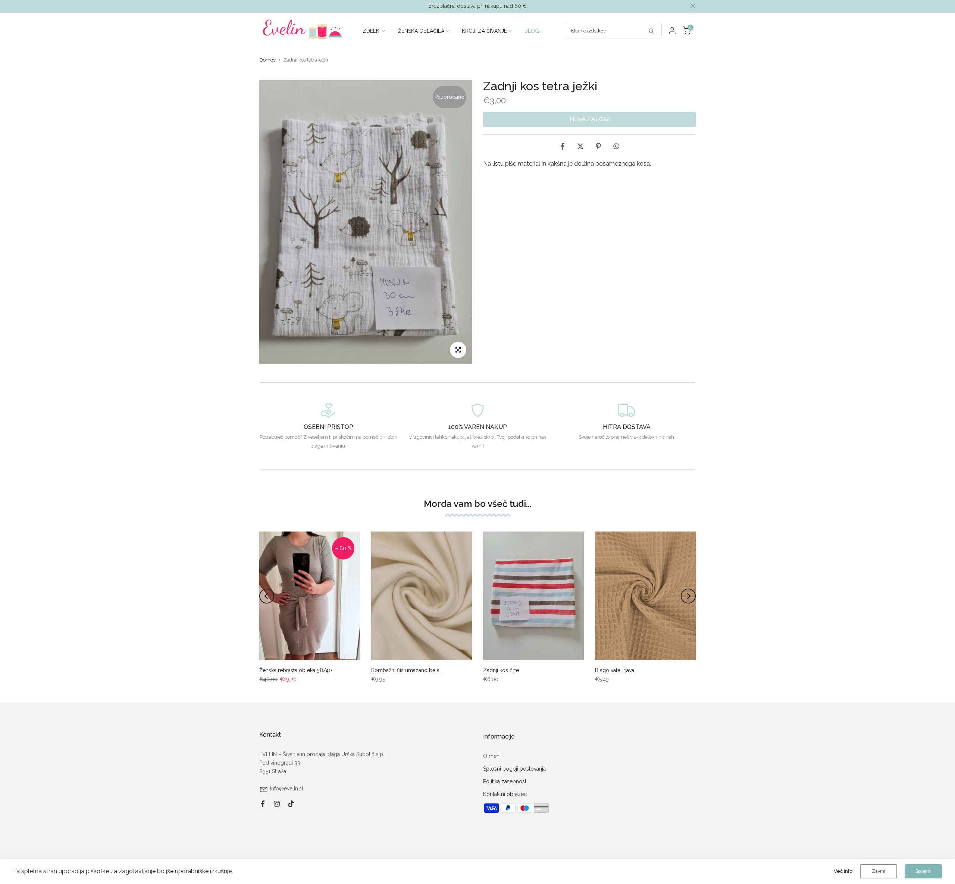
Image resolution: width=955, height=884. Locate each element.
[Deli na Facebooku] (562, 146)
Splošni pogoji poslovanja (514, 769)
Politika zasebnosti (505, 781)
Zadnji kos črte (501, 670)
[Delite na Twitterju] (580, 146)
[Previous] (266, 596)
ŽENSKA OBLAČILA (421, 31)
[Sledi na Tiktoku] (291, 803)
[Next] (688, 596)
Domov (267, 59)
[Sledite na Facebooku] (262, 803)
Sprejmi (923, 871)
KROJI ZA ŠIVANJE (484, 31)
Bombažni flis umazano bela (405, 670)
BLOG (532, 31)
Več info (843, 871)
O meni (492, 756)
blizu (262, 6)
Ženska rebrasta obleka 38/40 (295, 670)
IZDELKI (371, 31)
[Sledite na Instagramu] (276, 803)
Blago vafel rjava (614, 670)
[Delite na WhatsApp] (616, 146)
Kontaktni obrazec (505, 794)
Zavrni (878, 871)
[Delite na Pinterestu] (598, 146)
